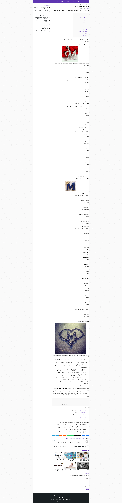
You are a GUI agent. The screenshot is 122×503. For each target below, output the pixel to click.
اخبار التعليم (62, 1)
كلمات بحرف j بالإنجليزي (84, 414)
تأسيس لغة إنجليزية (82, 4)
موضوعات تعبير (50, 1)
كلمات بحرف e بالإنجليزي (84, 412)
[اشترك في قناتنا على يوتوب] (62, 497)
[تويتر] (52, 440)
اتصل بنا (59, 495)
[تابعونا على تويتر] (61, 497)
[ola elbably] (86, 441)
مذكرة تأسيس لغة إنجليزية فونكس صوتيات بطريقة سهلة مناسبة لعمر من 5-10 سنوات (58, 470)
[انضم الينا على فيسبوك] (59, 497)
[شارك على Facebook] (85, 435)
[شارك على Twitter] (77, 435)
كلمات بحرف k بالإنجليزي (84, 417)
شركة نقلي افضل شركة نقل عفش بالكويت (41, 30)
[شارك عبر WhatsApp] (70, 435)
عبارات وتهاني (38, 1)
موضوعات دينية (44, 1)
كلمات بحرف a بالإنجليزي (84, 410)
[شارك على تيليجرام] (55, 435)
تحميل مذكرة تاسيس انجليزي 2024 (58, 459)
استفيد (87, 2)
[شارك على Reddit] (62, 435)
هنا (56, 370)
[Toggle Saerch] (34, 1)
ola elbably (87, 8)
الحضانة (72, 1)
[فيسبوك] (54, 440)
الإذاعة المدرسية (55, 1)
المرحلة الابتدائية (67, 1)
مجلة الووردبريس (60, 501)
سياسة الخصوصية (64, 495)
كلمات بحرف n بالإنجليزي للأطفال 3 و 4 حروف (60, 446)
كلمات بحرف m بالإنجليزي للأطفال (78, 438)
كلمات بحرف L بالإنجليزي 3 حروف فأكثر (80, 446)
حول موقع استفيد (54, 495)
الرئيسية (69, 495)
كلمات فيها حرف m (69, 438)
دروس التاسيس (78, 1)
